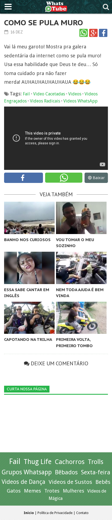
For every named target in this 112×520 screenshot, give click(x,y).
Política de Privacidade (55, 513)
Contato (82, 513)
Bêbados (66, 472)
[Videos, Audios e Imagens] (56, 6)
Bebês (102, 482)
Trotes (52, 491)
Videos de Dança (23, 481)
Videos (74, 93)
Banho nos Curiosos (27, 239)
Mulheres (73, 491)
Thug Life (38, 462)
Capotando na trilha (28, 339)
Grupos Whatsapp (27, 472)
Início (29, 513)
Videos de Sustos (70, 482)
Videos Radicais (45, 101)
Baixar (99, 177)
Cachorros (70, 462)
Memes (32, 491)
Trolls (95, 462)
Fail (26, 93)
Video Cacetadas (49, 93)
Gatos (14, 491)
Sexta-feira (95, 472)
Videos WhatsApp (80, 101)
